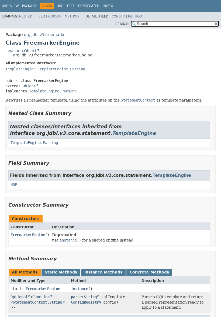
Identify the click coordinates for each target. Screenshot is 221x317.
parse (76, 297)
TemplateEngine (20, 69)
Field (40, 16)
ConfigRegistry (86, 302)
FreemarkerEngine (28, 235)
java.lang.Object (20, 51)
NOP (14, 184)
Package (29, 6)
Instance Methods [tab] (103, 272)
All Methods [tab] (24, 272)
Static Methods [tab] (61, 272)
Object (29, 86)
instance (79, 289)
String (55, 302)
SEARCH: (122, 24)
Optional (19, 297)
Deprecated (88, 6)
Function (41, 297)
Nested (25, 16)
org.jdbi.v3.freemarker (45, 35)
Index (108, 6)
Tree (71, 6)
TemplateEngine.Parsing (61, 69)
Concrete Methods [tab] (149, 272)
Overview (10, 6)
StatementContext (30, 302)
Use (60, 6)
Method (72, 16)
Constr (54, 16)
